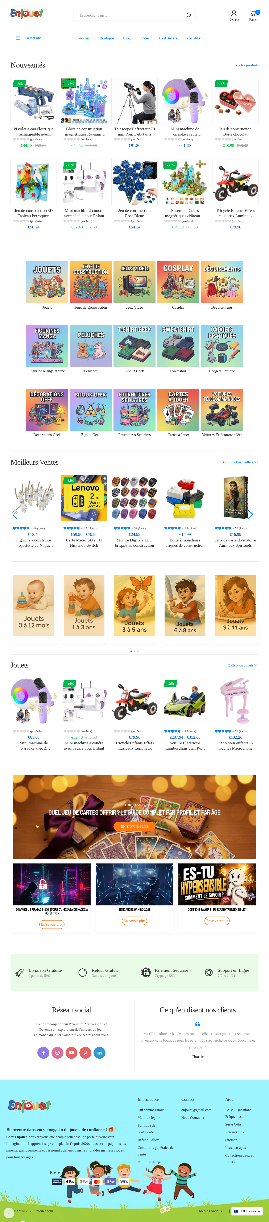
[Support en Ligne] (209, 972)
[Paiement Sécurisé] (146, 972)
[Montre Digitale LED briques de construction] (84, 498)
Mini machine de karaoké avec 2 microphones (185, 134)
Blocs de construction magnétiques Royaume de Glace (84, 134)
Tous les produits (245, 65)
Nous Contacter (192, 1118)
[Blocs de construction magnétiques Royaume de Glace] (84, 101)
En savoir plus (134, 826)
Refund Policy (148, 1140)
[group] (33, 140)
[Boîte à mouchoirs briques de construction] (134, 498)
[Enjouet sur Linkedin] (99, 1053)
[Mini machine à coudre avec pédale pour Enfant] (84, 182)
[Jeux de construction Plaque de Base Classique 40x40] (235, 498)
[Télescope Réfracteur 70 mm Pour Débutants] (134, 101)
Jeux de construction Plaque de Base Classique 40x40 (235, 545)
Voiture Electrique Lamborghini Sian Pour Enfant (184, 748)
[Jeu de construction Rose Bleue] (134, 182)
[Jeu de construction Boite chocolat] (235, 101)
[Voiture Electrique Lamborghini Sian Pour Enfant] (185, 701)
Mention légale (149, 1118)
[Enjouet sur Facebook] (43, 1053)
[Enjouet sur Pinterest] (85, 1053)
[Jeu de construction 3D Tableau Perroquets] (34, 182)
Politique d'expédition (154, 1162)
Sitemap (231, 1140)
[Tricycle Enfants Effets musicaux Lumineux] (235, 182)
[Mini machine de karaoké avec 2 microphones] (185, 101)
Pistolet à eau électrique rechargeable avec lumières (34, 134)
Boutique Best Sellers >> (240, 462)
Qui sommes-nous (151, 1110)
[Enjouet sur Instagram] (57, 1053)
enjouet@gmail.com (196, 1110)
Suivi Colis (233, 1124)
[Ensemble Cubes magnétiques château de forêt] (185, 182)
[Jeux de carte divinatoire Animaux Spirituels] (185, 498)
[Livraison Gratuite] (20, 972)
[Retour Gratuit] (83, 972)
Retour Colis (234, 1132)
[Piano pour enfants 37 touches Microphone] (235, 701)
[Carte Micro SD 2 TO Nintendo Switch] (34, 498)
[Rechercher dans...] (188, 15)
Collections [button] (33, 38)
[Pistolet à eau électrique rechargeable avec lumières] (34, 101)
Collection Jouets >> (243, 665)
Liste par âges (235, 1148)
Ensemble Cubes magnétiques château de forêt (185, 215)
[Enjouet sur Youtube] (72, 1053)
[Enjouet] (33, 605)
